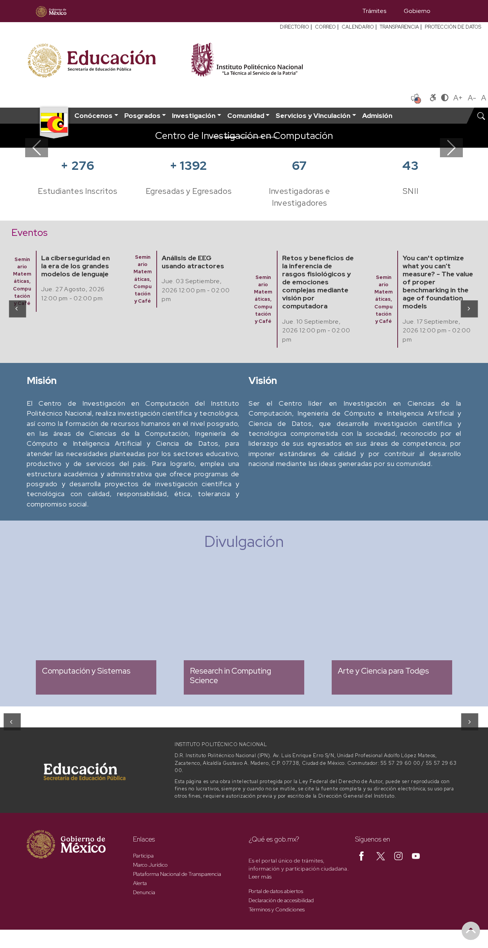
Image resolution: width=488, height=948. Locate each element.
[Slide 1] (216, 137)
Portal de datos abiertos (276, 891)
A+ (458, 98)
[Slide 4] (257, 137)
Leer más (260, 876)
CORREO (325, 27)
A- (472, 98)
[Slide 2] (230, 137)
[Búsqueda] (450, 11)
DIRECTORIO (294, 27)
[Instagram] (398, 855)
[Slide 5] (271, 137)
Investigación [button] (193, 115)
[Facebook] (361, 855)
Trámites (374, 11)
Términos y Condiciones (277, 909)
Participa (143, 855)
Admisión (377, 115)
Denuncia (144, 892)
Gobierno (417, 11)
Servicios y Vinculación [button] (313, 115)
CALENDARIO (358, 27)
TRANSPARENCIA (399, 27)
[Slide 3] (244, 137)
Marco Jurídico (150, 864)
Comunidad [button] (245, 115)
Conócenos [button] (93, 115)
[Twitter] (380, 855)
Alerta (140, 883)
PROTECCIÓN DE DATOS (453, 27)
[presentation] (17, 308)
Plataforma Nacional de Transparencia (177, 874)
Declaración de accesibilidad (281, 900)
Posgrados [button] (142, 115)
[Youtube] (416, 855)
